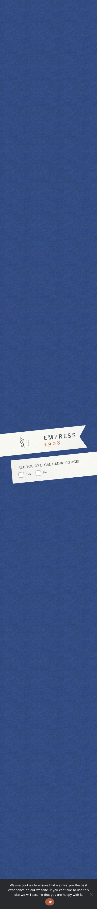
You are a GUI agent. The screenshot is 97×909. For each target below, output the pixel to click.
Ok (50, 902)
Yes (28, 474)
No (45, 472)
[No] (91, 894)
